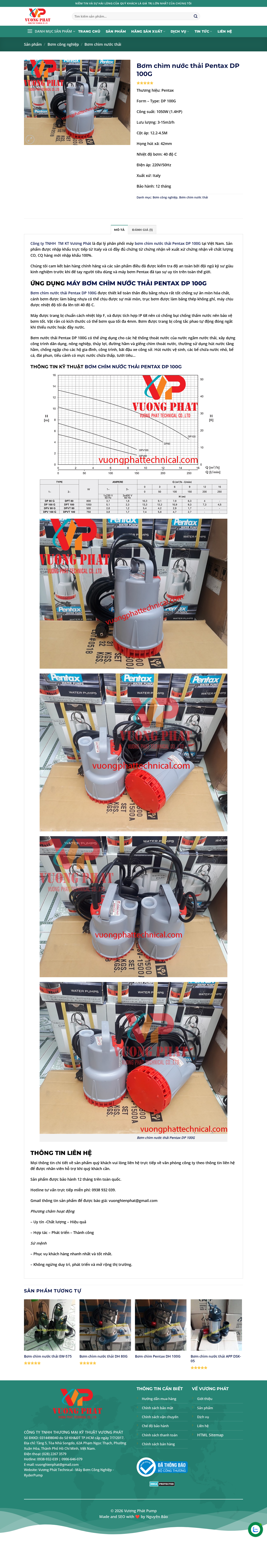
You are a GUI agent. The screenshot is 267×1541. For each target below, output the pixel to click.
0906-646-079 (72, 1459)
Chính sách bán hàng (158, 1444)
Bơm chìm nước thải (102, 44)
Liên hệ (225, 31)
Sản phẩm (116, 31)
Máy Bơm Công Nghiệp (93, 1469)
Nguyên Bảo (157, 1516)
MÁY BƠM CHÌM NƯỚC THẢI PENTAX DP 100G (137, 283)
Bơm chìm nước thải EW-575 (48, 1356)
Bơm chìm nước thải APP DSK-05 (216, 1358)
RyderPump (33, 1475)
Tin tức (202, 31)
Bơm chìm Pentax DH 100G (157, 1356)
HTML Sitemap (210, 1434)
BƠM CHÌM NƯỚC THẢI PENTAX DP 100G (133, 367)
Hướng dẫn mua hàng (159, 1398)
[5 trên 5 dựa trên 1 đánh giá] (190, 83)
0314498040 (49, 1438)
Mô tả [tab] (119, 230)
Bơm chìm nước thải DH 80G (103, 1356)
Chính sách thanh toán (160, 1435)
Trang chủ (89, 31)
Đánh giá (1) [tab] (142, 230)
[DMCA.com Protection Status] (162, 1483)
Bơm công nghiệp (63, 44)
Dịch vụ (178, 31)
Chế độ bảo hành (155, 1426)
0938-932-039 (47, 1459)
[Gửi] (195, 16)
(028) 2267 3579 (54, 1454)
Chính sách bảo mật (157, 1408)
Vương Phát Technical (55, 1469)
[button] (51, 31)
